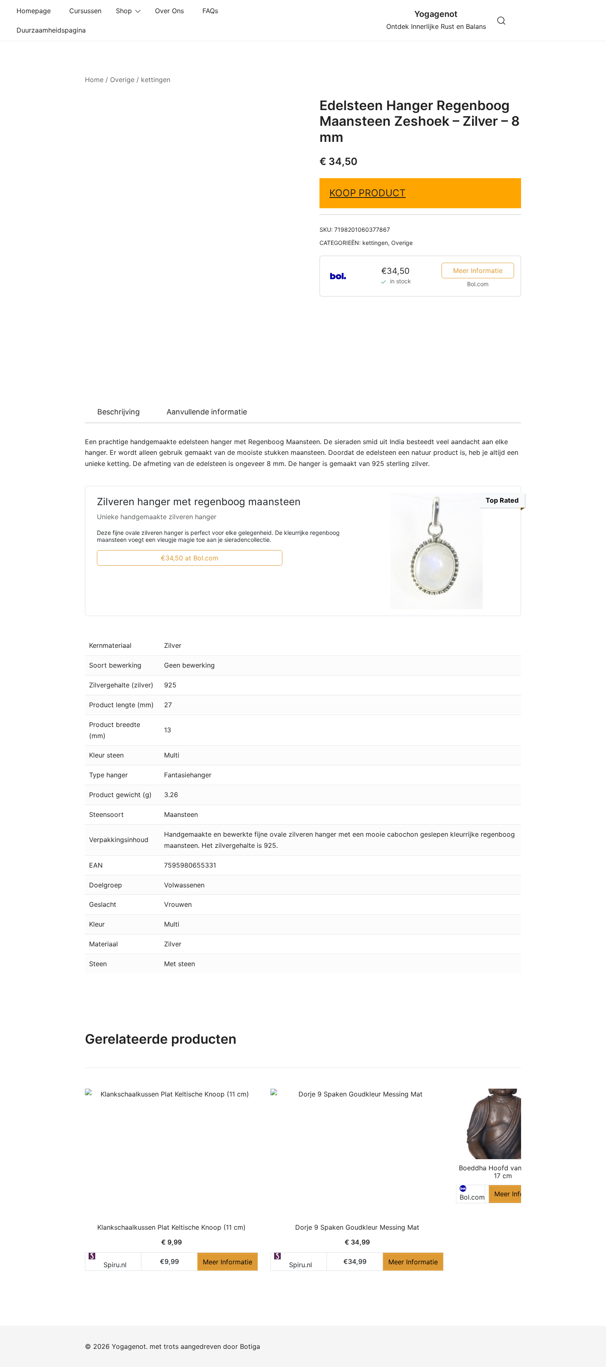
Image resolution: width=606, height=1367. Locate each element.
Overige (122, 79)
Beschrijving (118, 411)
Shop (124, 11)
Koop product (367, 193)
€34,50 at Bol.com (189, 558)
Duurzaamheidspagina (53, 30)
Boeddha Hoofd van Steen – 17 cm (503, 1172)
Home (94, 79)
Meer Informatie (478, 270)
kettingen (155, 79)
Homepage (35, 11)
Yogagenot (436, 14)
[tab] (118, 412)
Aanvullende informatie (207, 411)
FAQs (212, 11)
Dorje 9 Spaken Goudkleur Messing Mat (357, 1227)
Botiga (250, 1346)
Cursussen (85, 11)
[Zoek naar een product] (501, 20)
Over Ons (171, 11)
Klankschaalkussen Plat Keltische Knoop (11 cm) (171, 1227)
